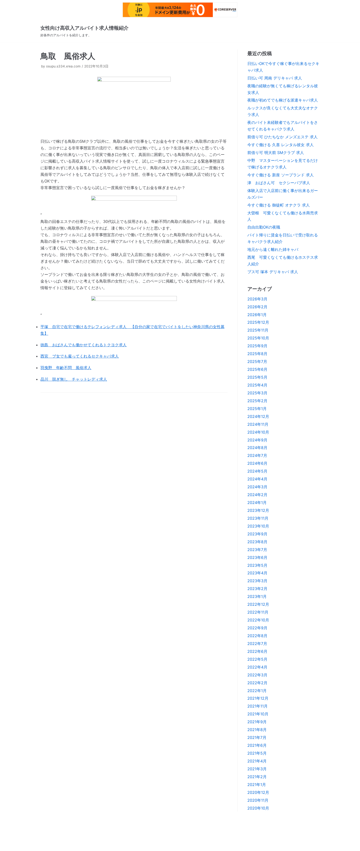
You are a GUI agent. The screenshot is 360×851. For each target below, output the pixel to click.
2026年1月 (257, 314)
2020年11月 (257, 800)
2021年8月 (257, 729)
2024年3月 (257, 486)
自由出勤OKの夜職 (263, 227)
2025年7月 (257, 361)
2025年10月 (258, 337)
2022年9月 (257, 627)
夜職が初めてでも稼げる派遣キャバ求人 (282, 100)
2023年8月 (257, 541)
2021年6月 (257, 745)
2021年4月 (257, 761)
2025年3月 (257, 392)
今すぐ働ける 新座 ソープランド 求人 (280, 174)
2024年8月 (257, 447)
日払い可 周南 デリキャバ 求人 (274, 78)
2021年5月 (257, 753)
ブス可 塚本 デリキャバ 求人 (272, 271)
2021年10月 (257, 713)
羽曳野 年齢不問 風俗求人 (65, 367)
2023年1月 (257, 596)
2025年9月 (257, 345)
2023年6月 (257, 557)
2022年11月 (257, 612)
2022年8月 (257, 635)
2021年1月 (256, 784)
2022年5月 (257, 659)
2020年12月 (258, 792)
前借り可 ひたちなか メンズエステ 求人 (282, 136)
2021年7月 (256, 737)
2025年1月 (257, 408)
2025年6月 (257, 369)
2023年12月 (258, 510)
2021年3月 (257, 768)
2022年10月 (258, 620)
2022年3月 (257, 674)
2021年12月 (257, 698)
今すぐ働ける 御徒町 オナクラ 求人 (278, 205)
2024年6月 (257, 463)
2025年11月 (257, 330)
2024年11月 (257, 424)
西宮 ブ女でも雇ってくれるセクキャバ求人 (79, 356)
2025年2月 (257, 400)
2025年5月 (257, 377)
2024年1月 (257, 502)
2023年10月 (258, 526)
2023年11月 (257, 518)
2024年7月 (257, 455)
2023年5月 (257, 565)
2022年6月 (257, 651)
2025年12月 (258, 322)
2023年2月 (257, 588)
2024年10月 (258, 432)
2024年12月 (258, 416)
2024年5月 (257, 471)
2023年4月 (257, 572)
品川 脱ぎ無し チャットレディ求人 (73, 379)
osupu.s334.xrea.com (63, 66)
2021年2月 (257, 776)
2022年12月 (258, 604)
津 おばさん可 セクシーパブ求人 (278, 182)
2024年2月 (257, 494)
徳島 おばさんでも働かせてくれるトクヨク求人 (83, 344)
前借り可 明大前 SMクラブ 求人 (275, 152)
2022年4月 (257, 667)
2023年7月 (257, 549)
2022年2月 (257, 682)
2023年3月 (257, 580)
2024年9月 (257, 440)
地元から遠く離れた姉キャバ (272, 249)
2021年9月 (257, 721)
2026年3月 (257, 299)
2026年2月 (257, 306)
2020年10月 (258, 808)
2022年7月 (257, 643)
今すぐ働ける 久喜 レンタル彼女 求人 (280, 144)
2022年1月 (257, 690)
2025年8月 (257, 353)
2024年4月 (257, 479)
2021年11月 (257, 706)
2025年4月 (257, 385)
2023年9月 (257, 533)
